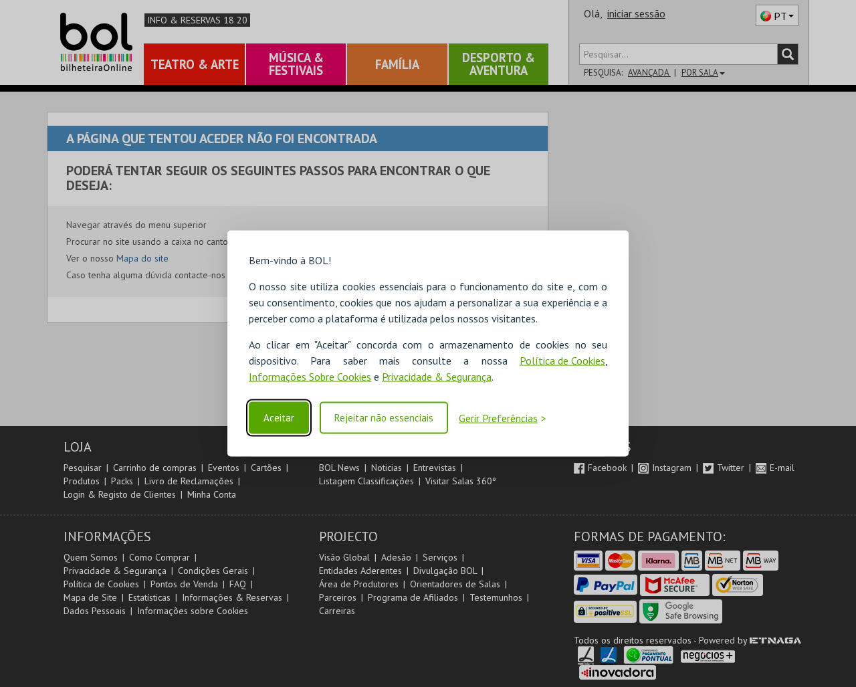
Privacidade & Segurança (437, 376)
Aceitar (278, 417)
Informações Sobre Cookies (310, 376)
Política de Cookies (562, 360)
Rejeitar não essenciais (383, 417)
